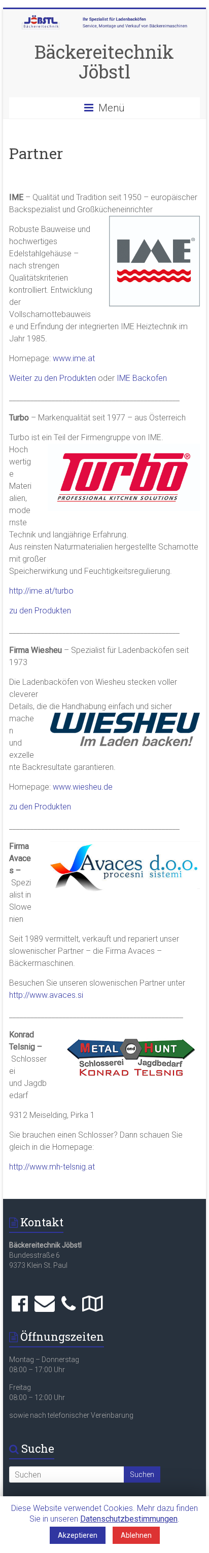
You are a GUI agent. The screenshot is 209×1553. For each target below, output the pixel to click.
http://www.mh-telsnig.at (52, 1167)
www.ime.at (74, 358)
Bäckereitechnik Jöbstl (104, 62)
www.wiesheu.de (83, 787)
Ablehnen (136, 1535)
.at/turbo (58, 591)
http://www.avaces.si (46, 995)
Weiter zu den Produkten (52, 378)
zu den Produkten (40, 610)
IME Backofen (142, 378)
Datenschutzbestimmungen (129, 1519)
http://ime (26, 591)
